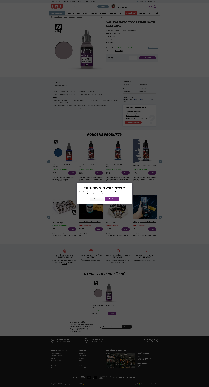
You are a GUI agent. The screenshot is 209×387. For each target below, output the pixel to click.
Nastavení (97, 199)
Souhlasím (112, 199)
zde (112, 194)
